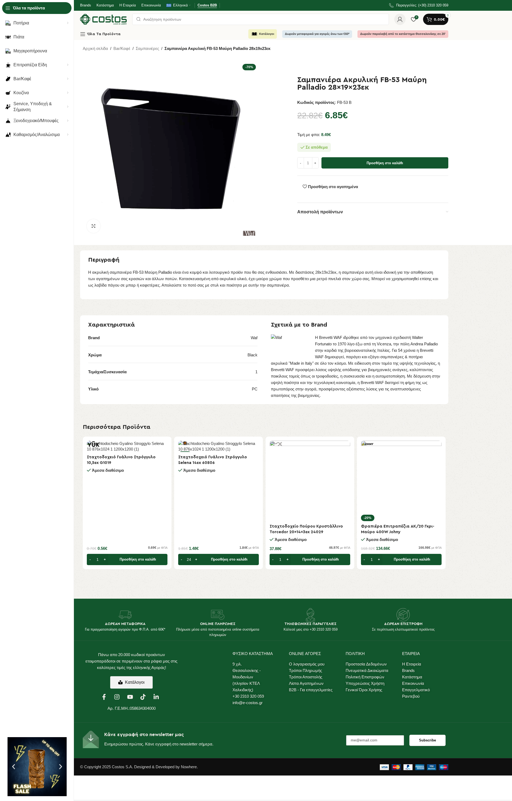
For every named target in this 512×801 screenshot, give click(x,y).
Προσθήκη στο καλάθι (385, 163)
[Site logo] (103, 19)
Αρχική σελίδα (95, 48)
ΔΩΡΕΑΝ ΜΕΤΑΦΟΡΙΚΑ (125, 624)
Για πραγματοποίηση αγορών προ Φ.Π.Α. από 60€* (125, 629)
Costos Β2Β (207, 5)
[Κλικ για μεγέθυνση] (93, 226)
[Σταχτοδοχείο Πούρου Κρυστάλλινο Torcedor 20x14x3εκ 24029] (310, 481)
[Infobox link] (418, 5)
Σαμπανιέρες (147, 48)
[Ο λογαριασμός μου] (400, 19)
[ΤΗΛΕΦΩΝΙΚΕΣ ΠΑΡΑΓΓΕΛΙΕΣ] (310, 614)
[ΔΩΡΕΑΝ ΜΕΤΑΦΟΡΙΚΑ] (125, 614)
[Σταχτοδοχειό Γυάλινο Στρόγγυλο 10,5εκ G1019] (127, 446)
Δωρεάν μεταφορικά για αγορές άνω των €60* (317, 33)
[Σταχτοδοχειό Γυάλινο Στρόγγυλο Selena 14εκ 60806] (218, 446)
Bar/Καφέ (121, 48)
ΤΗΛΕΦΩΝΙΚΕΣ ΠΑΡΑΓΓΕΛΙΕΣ (310, 624)
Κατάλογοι (266, 33)
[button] (13, 766)
